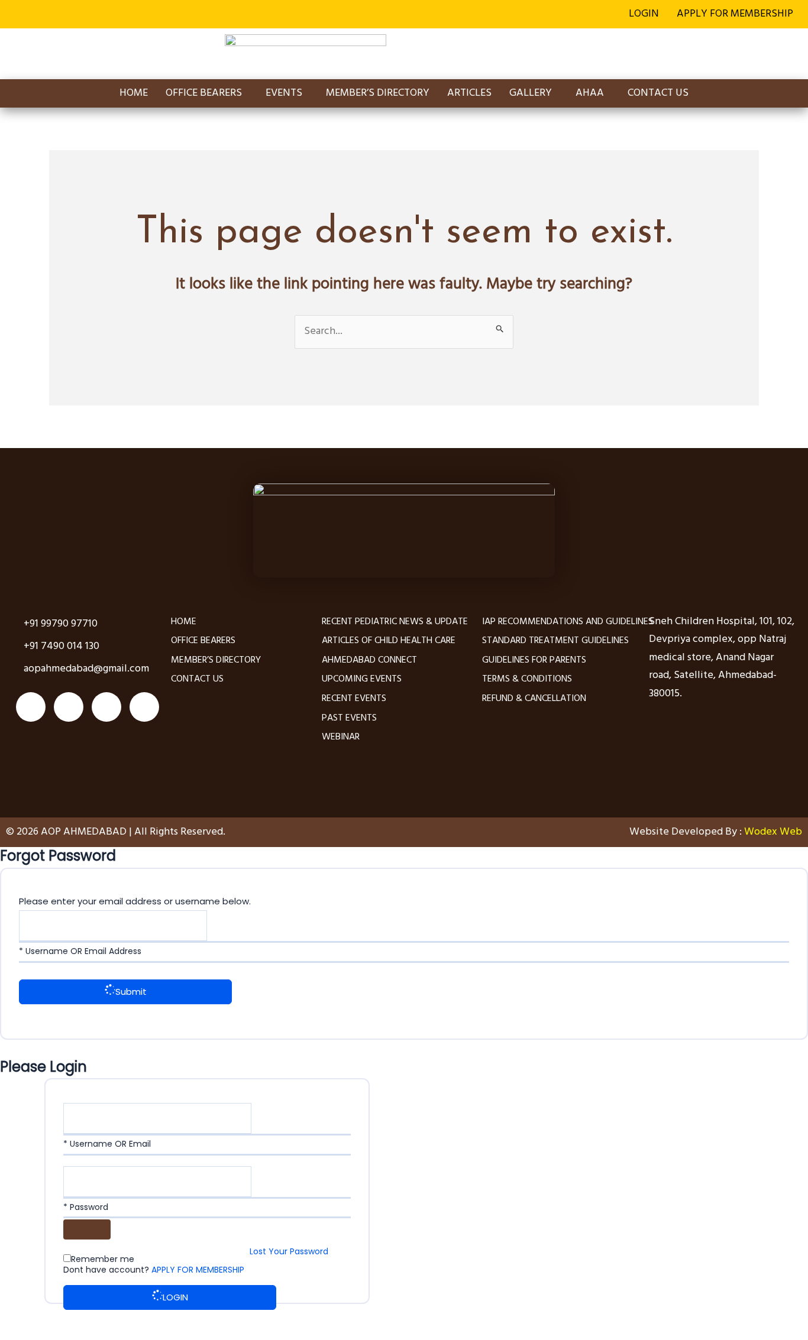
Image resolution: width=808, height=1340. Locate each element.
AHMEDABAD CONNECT (369, 660)
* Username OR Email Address (80, 951)
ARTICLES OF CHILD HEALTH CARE (388, 640)
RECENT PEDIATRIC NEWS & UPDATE (395, 622)
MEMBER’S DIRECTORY (377, 93)
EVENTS (284, 93)
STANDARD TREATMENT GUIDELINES (555, 640)
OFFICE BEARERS (204, 93)
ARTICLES (469, 93)
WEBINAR (341, 737)
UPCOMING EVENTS (362, 679)
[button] (738, 14)
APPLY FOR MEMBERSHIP (735, 13)
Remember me (102, 1259)
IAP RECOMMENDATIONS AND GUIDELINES (567, 622)
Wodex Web (772, 832)
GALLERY (530, 93)
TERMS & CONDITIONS (527, 679)
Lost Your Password (289, 1251)
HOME (133, 93)
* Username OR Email (107, 1144)
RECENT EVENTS (354, 698)
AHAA (590, 93)
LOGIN (644, 13)
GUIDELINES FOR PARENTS (534, 660)
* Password (85, 1207)
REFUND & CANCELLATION (534, 698)
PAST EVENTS (349, 718)
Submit (131, 991)
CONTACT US (658, 93)
